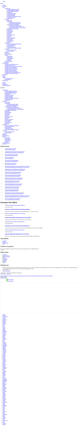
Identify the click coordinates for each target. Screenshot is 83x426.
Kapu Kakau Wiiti (10, 40)
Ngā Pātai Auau (5, 63)
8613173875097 (10, 279)
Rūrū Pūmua (9, 29)
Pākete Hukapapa (10, 58)
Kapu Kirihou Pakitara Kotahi (14, 23)
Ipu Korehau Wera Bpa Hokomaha (11, 161)
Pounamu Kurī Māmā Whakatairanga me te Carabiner (18, 217)
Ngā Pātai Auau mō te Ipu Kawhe (11, 67)
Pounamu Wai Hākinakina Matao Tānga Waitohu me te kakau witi (17, 196)
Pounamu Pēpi (9, 18)
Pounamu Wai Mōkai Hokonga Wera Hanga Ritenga (17, 209)
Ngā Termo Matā (10, 45)
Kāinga (4, 5)
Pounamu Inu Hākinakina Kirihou (38, 275)
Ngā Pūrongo (5, 74)
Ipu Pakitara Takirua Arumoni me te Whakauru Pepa (14, 152)
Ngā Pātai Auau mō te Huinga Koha (11, 73)
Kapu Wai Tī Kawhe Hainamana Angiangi (12, 173)
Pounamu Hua (9, 12)
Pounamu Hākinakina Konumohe (13, 10)
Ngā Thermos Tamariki (11, 46)
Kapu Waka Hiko (10, 38)
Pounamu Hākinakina (4, 275)
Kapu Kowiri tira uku (11, 34)
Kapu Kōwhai (9, 31)
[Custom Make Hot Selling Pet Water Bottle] (15, 205)
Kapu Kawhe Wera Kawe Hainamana (12, 187)
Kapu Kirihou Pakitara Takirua (14, 22)
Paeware (6, 55)
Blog (3, 75)
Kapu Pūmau (9, 32)
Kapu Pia (9, 36)
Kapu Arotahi (9, 39)
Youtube (4, 76)
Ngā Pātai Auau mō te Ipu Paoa (10, 70)
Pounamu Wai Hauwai (11, 17)
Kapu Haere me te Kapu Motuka (13, 24)
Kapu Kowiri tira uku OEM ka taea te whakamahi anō (14, 170)
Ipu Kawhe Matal (8, 132)
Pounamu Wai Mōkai (11, 15)
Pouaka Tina (7, 53)
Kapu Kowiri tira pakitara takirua (15, 25)
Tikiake (4, 77)
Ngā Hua (4, 83)
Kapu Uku (9, 33)
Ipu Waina (9, 60)
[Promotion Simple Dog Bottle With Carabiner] (15, 213)
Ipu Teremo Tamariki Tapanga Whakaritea (12, 176)
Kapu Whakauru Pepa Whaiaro (12, 28)
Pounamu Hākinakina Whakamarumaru (14, 43)
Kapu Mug (7, 19)
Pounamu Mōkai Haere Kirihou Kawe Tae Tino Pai (17, 234)
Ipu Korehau (7, 42)
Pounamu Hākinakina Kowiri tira (13, 9)
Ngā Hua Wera (3, 273)
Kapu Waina (9, 59)
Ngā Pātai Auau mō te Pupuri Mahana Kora (13, 72)
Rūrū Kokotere (10, 56)
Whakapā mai (5, 80)
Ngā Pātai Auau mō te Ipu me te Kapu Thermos (13, 66)
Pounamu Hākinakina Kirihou (12, 11)
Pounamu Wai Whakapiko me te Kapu (14, 16)
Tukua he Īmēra (3, 277)
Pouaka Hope (9, 57)
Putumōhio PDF (8, 79)
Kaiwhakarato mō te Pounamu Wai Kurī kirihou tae (17, 225)
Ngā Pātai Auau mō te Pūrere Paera (11, 71)
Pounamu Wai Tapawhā (11, 13)
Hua (3, 7)
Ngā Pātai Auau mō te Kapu (10, 65)
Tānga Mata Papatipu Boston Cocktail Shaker (13, 184)
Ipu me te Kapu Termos (11, 44)
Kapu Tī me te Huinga (11, 37)
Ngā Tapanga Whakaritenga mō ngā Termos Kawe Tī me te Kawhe (17, 167)
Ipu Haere (7, 52)
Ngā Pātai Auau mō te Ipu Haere (11, 68)
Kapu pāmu (9, 41)
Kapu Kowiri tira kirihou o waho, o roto (16, 26)
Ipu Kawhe (5, 130)
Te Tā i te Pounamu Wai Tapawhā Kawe (12, 199)
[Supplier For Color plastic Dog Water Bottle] (14, 221)
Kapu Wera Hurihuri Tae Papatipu (11, 155)
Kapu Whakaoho (10, 30)
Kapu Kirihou (9, 21)
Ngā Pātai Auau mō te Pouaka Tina (11, 69)
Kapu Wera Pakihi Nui (9, 158)
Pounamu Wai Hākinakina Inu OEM (11, 190)
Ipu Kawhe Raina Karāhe (9, 131)
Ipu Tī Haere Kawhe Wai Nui (10, 164)
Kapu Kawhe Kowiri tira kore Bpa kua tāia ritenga (14, 193)
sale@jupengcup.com (6, 270)
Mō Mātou (4, 6)
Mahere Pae (9, 273)
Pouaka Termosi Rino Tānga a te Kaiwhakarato (13, 179)
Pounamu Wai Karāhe (11, 14)
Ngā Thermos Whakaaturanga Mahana (14, 47)
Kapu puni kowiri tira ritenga (10, 149)
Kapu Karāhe (9, 35)
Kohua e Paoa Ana (8, 54)
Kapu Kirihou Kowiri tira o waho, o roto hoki (17, 27)
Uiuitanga (2, 249)
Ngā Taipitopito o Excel (9, 78)
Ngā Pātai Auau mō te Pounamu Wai (11, 64)
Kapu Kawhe (9, 20)
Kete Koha (7, 62)
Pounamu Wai (7, 8)
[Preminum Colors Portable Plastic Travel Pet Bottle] (14, 229)
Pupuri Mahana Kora (8, 61)
